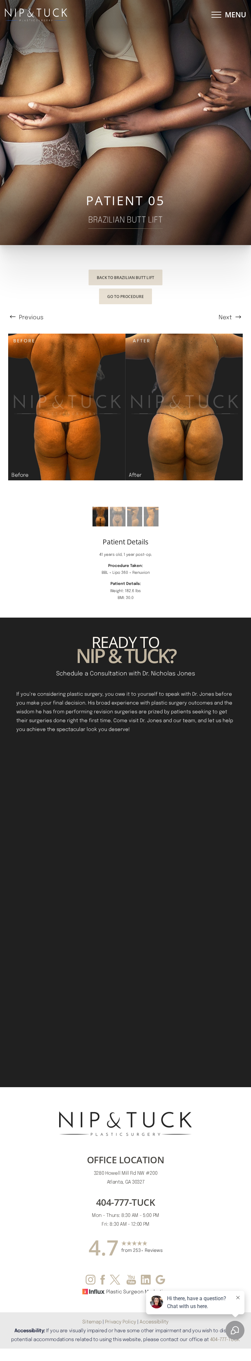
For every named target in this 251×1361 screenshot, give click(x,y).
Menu (235, 14)
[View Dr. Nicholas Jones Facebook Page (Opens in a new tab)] (102, 1281)
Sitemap (91, 1321)
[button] (216, 15)
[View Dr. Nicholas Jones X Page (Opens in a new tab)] (116, 1281)
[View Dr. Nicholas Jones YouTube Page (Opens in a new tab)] (131, 1281)
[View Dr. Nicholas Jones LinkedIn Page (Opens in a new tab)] (146, 1281)
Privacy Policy (120, 1321)
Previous (30, 317)
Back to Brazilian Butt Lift (125, 277)
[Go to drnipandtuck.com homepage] (65, 14)
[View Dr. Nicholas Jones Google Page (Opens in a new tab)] (160, 1281)
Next (226, 317)
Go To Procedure (125, 296)
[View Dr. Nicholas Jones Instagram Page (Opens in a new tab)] (90, 1281)
